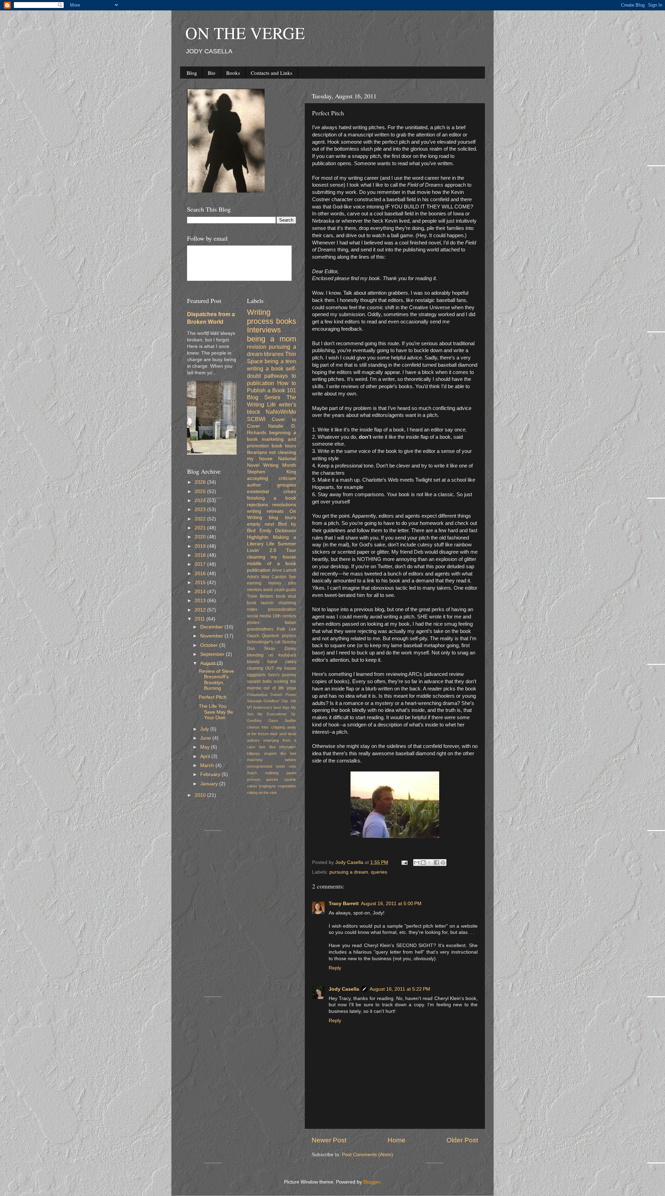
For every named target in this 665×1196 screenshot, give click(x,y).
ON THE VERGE (245, 32)
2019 (201, 546)
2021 (201, 527)
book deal (286, 596)
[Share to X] (429, 862)
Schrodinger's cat (263, 642)
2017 (201, 564)
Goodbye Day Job (280, 701)
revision (256, 346)
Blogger (371, 1182)
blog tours (282, 517)
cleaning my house (271, 557)
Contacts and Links (271, 72)
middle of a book (271, 563)
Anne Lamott (284, 570)
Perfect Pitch (213, 697)
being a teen (280, 361)
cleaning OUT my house (271, 668)
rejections (257, 504)
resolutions (284, 504)
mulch (252, 773)
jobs (292, 583)
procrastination (282, 609)
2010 (201, 795)
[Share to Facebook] (436, 862)
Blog (192, 72)
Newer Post (329, 1140)
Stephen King (271, 471)
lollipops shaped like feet (271, 753)
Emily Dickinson (277, 530)
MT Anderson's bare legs (268, 707)
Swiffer (290, 721)
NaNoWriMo (281, 412)
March (207, 765)
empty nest (260, 524)
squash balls (259, 681)
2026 (201, 482)
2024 (201, 500)
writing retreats (265, 511)
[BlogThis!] (423, 862)
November (212, 636)
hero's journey (282, 674)
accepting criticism (271, 478)
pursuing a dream (348, 872)
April (205, 756)
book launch (260, 602)
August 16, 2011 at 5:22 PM (400, 989)
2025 (201, 491)
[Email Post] (404, 862)
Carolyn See (284, 576)
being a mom (271, 338)
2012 (201, 610)
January (209, 783)
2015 (201, 582)
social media (259, 616)
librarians (257, 452)
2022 (201, 518)
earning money (264, 583)
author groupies (271, 485)
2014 (201, 591)
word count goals (279, 589)
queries (379, 872)
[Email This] (416, 862)
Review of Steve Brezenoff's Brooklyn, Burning (216, 680)
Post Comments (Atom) (367, 1154)
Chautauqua (257, 695)
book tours (284, 445)
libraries (274, 354)
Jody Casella (344, 989)
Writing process (260, 316)
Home (397, 1140)
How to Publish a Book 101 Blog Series (271, 390)
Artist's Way (258, 576)
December (212, 627)
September (213, 654)
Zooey (290, 648)
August (208, 663)
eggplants (256, 674)
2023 (201, 509)
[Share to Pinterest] (443, 862)
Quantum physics (279, 635)
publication (259, 570)
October (209, 645)
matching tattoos (271, 760)
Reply (335, 968)
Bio (211, 72)
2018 (201, 555)
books (286, 321)
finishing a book (271, 498)
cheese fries (258, 727)
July (205, 729)
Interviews (264, 329)
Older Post (462, 1140)
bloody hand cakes (271, 661)
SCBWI (256, 419)
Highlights (257, 537)
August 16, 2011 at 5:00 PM (391, 903)
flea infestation (282, 747)
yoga (291, 688)
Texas (269, 648)
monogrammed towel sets (271, 766)
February (211, 774)
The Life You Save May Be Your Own (216, 712)
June (206, 738)
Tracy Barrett (344, 903)
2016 (201, 573)
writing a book (265, 368)
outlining (271, 773)
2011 (200, 619)
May (205, 747)
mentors (254, 589)
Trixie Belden (260, 596)
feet (262, 747)
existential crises (271, 491)
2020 (201, 536)
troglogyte (267, 786)
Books (233, 72)
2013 (201, 600)
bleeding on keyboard (271, 655)
